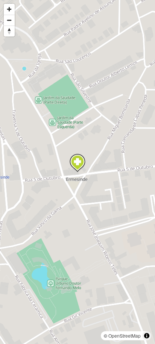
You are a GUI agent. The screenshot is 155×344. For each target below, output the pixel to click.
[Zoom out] (9, 20)
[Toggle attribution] (146, 335)
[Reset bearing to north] (9, 31)
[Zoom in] (9, 9)
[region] (77, 172)
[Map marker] (77, 163)
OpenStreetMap (124, 335)
